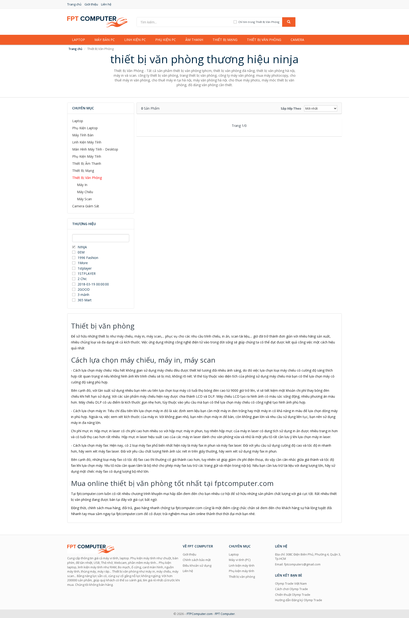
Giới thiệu (91, 4)
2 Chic (82, 278)
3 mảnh (83, 294)
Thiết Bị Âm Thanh (86, 163)
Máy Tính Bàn (82, 135)
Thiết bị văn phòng (264, 39)
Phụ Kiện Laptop (85, 128)
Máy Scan (84, 199)
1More (83, 263)
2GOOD (84, 289)
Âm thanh (194, 39)
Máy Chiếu (85, 192)
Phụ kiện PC (165, 39)
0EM (81, 252)
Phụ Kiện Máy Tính (86, 156)
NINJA (82, 247)
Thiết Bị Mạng (83, 170)
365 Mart (85, 300)
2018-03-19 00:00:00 (93, 284)
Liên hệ (106, 4)
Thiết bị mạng (225, 39)
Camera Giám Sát (85, 206)
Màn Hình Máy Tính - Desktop (95, 149)
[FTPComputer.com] (97, 21)
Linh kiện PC (135, 39)
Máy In (82, 184)
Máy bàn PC (104, 39)
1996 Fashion (88, 257)
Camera (297, 39)
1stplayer (85, 268)
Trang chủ (74, 4)
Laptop (78, 39)
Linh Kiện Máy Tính (86, 142)
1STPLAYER (87, 273)
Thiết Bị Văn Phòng (87, 177)
